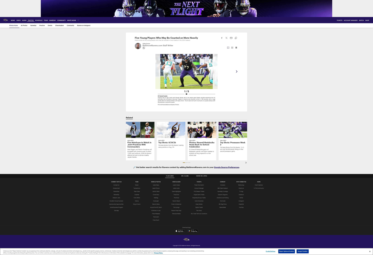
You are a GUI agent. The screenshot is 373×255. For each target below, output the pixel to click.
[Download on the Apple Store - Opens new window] (179, 231)
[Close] (370, 251)
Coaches (137, 194)
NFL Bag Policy (223, 204)
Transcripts (156, 217)
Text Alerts (199, 210)
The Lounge (176, 207)
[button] (184, 162)
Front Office (137, 197)
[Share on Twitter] (226, 39)
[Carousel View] (228, 47)
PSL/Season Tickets (199, 191)
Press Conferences (176, 204)
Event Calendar (259, 185)
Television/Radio (176, 213)
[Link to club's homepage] (5, 20)
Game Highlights (176, 191)
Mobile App (241, 185)
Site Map (116, 210)
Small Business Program (116, 207)
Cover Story (156, 194)
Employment (116, 188)
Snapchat (241, 204)
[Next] (236, 71)
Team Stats (137, 191)
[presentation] (246, 163)
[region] (186, 251)
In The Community (259, 188)
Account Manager (199, 188)
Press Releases (156, 213)
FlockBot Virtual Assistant (116, 201)
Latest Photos (156, 188)
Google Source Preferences (226, 167)
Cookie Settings (270, 251)
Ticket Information (199, 185)
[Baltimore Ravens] (186, 240)
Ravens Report (176, 201)
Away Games (199, 204)
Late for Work (156, 191)
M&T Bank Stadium (223, 188)
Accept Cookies (302, 251)
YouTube (241, 207)
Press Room (156, 220)
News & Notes (156, 204)
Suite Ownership (199, 201)
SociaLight (156, 201)
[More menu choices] (78, 20)
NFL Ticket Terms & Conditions (199, 213)
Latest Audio (176, 188)
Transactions (137, 188)
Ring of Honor (136, 204)
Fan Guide (222, 201)
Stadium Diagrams (223, 194)
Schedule (222, 185)
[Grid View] (232, 47)
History (137, 201)
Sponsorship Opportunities (116, 204)
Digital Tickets (199, 207)
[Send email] (231, 39)
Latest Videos (176, 185)
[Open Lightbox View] (186, 81)
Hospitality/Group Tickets (199, 197)
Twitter (241, 197)
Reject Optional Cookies (286, 251)
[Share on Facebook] (221, 39)
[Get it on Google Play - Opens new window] (193, 231)
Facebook (241, 194)
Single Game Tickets (199, 194)
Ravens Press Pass (176, 210)
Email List (241, 188)
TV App (241, 191)
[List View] (236, 47)
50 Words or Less (155, 210)
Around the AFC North (156, 207)
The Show (176, 197)
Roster (137, 185)
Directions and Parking (223, 197)
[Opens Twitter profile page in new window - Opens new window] (144, 48)
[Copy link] (235, 38)
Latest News (156, 185)
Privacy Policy (158, 253)
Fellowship (116, 194)
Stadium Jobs (116, 197)
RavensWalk (223, 207)
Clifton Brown (146, 43)
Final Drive (176, 194)
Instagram (241, 201)
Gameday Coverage (223, 191)
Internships (116, 191)
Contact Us (116, 185)
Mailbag (156, 197)
